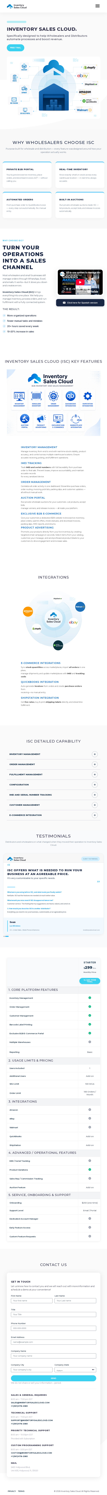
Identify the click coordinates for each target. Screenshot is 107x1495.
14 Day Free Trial (90, 981)
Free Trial (15, 47)
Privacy (12, 1491)
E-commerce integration (25, 815)
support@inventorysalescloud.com (32, 1420)
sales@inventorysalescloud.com (30, 1402)
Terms (21, 1491)
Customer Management (24, 805)
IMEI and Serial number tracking (30, 795)
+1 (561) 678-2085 (19, 1406)
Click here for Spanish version (82, 302)
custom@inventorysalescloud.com (31, 1453)
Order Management (22, 764)
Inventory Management (24, 754)
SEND (53, 1378)
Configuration (19, 784)
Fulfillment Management (26, 774)
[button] (3, 936)
